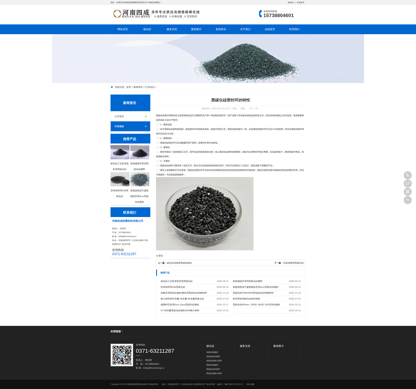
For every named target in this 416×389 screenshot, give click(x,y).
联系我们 (294, 29)
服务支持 (172, 29)
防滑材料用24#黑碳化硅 (173, 287)
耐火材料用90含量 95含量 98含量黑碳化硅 (182, 298)
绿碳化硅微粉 (212, 352)
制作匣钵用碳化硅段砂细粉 (246, 298)
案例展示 (196, 29)
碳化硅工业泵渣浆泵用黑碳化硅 (177, 281)
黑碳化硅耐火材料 (214, 373)
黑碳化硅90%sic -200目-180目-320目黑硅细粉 (256, 304)
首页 (128, 87)
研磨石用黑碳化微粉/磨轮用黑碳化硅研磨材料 (184, 293)
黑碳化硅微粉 (212, 365)
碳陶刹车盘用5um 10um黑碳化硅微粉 (180, 304)
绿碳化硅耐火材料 (214, 361)
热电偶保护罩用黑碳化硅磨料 (247, 281)
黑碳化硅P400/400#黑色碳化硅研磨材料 (253, 293)
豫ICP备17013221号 (234, 384)
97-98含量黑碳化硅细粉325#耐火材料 (180, 310)
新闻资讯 (221, 29)
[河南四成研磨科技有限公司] (155, 13)
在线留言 (301, 2)
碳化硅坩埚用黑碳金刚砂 (179, 263)
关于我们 (245, 29)
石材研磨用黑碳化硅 (293, 263)
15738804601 (408, 175)
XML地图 (250, 384)
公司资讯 (119, 116)
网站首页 (122, 29)
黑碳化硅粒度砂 (213, 369)
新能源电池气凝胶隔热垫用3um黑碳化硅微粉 (255, 287)
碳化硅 (291, 2)
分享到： (160, 255)
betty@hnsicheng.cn (127, 236)
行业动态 (149, 87)
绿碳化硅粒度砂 (213, 356)
